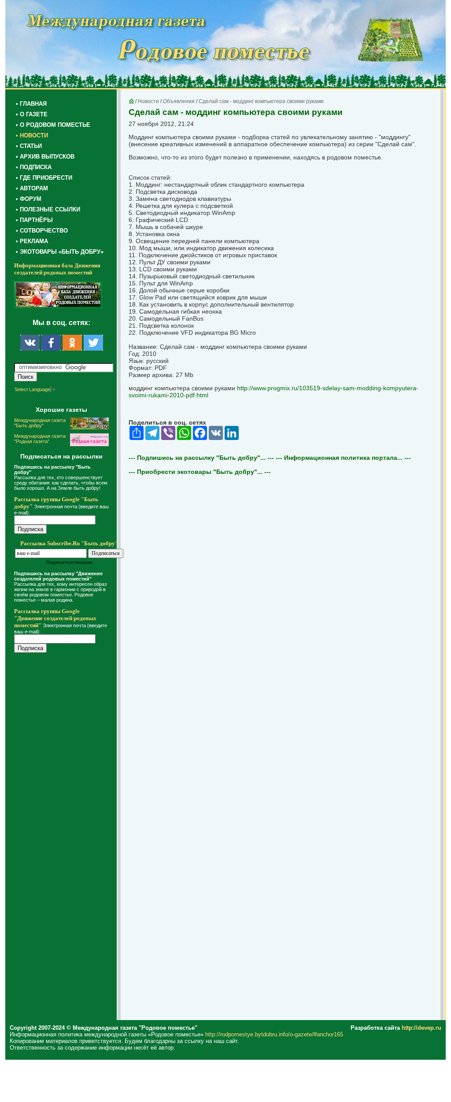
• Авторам (32, 188)
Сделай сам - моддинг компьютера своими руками (261, 101)
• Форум (28, 199)
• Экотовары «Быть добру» (60, 251)
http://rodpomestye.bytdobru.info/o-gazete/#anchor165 (274, 1034)
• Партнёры (34, 220)
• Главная (31, 103)
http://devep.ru (421, 1027)
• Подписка (34, 167)
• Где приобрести (44, 177)
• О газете (32, 114)
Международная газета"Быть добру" (40, 423)
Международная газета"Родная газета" (40, 438)
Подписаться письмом (69, 562)
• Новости (32, 135)
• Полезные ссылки (48, 209)
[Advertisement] (67, 838)
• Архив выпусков (45, 156)
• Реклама (32, 241)
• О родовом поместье (53, 125)
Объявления (179, 101)
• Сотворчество (42, 230)
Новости (148, 101)
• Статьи (29, 146)
